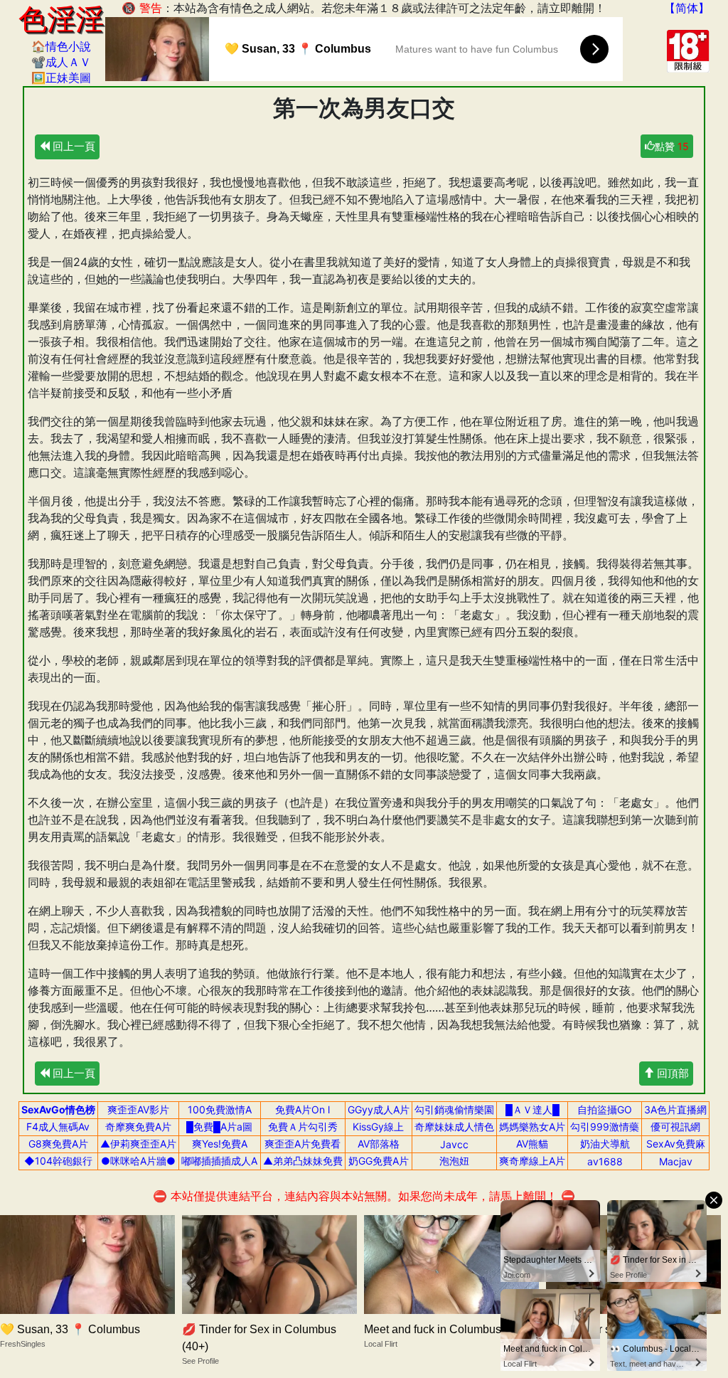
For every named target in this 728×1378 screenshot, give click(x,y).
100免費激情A (220, 1109)
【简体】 (687, 8)
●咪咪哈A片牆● (138, 1161)
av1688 (605, 1161)
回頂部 (671, 1073)
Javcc (454, 1144)
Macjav (675, 1161)
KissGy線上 (378, 1126)
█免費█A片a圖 (219, 1126)
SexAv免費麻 (675, 1144)
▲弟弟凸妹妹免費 (303, 1161)
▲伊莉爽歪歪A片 (138, 1144)
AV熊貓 (532, 1144)
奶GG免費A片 (378, 1161)
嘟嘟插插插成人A (219, 1161)
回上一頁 (72, 146)
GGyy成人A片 (379, 1109)
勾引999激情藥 (604, 1126)
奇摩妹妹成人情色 (454, 1126)
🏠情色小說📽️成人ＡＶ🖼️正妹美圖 (61, 62)
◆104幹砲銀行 (58, 1161)
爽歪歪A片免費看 (302, 1144)
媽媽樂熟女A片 (532, 1126)
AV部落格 (379, 1144)
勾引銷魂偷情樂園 (454, 1109)
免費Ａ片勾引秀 (303, 1126)
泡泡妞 (454, 1161)
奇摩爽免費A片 (138, 1126)
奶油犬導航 (605, 1144)
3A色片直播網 (675, 1109)
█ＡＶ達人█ (532, 1109)
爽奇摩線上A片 (532, 1161)
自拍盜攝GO (604, 1109)
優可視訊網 (675, 1126)
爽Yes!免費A (219, 1144)
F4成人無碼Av (58, 1126)
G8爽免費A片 (58, 1144)
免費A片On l (302, 1109)
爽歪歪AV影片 (138, 1109)
